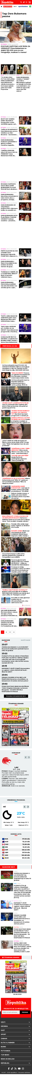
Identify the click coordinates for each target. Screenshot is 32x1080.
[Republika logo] (8, 2)
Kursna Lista (16, 834)
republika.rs (13, 1072)
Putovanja (5, 1051)
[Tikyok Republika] (12, 1068)
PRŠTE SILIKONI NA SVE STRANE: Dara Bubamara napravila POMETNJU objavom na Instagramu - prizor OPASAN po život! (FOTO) (9, 253)
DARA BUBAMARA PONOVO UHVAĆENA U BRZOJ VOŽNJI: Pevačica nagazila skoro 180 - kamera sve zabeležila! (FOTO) (9, 142)
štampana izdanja (11, 957)
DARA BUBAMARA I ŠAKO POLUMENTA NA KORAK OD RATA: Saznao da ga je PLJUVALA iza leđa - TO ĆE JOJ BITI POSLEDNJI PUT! (9, 264)
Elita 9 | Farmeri (7, 1043)
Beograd (7, 807)
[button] (25, 757)
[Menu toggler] (29, 2)
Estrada (4, 44)
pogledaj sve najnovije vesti (16, 696)
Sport (3, 1034)
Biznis (3, 1047)
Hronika (4, 1026)
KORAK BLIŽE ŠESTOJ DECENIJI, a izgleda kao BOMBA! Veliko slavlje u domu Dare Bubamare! (9, 339)
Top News (5, 1055)
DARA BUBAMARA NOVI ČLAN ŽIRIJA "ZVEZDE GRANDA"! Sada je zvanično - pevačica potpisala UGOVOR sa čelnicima (9, 218)
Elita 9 (16, 901)
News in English (7, 1059)
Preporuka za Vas (9, 346)
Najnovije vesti (8, 867)
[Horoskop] (26, 2)
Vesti (15, 6)
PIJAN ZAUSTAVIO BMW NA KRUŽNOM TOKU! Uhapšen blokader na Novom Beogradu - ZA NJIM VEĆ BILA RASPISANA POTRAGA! (15, 688)
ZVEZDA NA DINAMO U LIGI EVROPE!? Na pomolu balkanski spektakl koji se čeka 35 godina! (15, 648)
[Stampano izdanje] (16, 727)
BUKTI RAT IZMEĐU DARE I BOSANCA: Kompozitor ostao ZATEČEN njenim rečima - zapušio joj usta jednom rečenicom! (9, 121)
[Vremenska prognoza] (24, 2)
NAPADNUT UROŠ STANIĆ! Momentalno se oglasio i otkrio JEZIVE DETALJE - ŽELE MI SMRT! (16, 670)
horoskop (16, 753)
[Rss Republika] (15, 1068)
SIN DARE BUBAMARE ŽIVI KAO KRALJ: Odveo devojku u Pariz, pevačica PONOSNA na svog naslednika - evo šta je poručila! (9, 612)
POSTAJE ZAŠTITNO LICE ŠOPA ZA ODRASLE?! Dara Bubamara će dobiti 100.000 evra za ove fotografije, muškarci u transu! (15, 49)
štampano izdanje (16, 703)
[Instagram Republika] (23, 1068)
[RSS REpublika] (19, 1068)
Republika (5, 1063)
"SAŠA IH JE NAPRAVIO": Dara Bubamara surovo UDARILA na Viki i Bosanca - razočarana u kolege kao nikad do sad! (9, 132)
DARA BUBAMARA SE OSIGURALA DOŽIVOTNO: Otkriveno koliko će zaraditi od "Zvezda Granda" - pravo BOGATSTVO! (9, 207)
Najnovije (6, 640)
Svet (15, 883)
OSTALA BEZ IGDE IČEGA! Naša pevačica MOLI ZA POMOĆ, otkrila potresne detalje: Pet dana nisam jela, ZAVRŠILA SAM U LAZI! (22, 947)
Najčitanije (25, 640)
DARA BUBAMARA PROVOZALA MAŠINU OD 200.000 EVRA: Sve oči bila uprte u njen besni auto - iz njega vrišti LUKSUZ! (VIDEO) (9, 285)
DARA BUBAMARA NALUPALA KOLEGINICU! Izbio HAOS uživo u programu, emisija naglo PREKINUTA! (9, 197)
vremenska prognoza (16, 800)
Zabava (4, 1038)
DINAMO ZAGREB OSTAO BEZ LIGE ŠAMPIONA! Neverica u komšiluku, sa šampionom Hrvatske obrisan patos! (15, 679)
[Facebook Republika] (9, 1068)
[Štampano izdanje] (17, 976)
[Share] (2, 23)
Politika (16, 927)
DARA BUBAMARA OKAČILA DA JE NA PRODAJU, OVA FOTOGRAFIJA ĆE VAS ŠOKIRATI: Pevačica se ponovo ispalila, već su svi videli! (9, 623)
